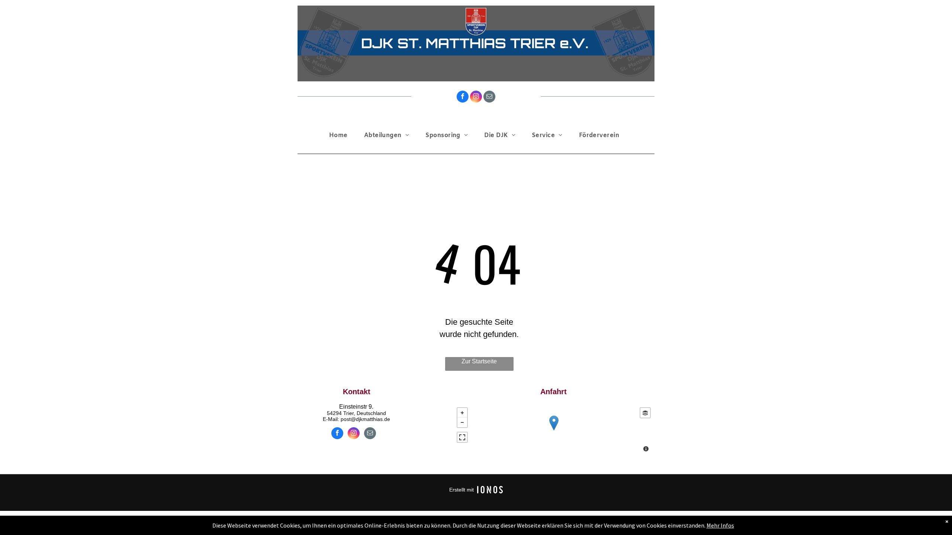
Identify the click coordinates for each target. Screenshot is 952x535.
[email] (489, 97)
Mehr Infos (720, 525)
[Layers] (645, 413)
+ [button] (462, 413)
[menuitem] (340, 135)
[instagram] (476, 97)
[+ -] (553, 430)
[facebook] (463, 97)
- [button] (462, 422)
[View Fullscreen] (462, 437)
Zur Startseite (479, 361)
